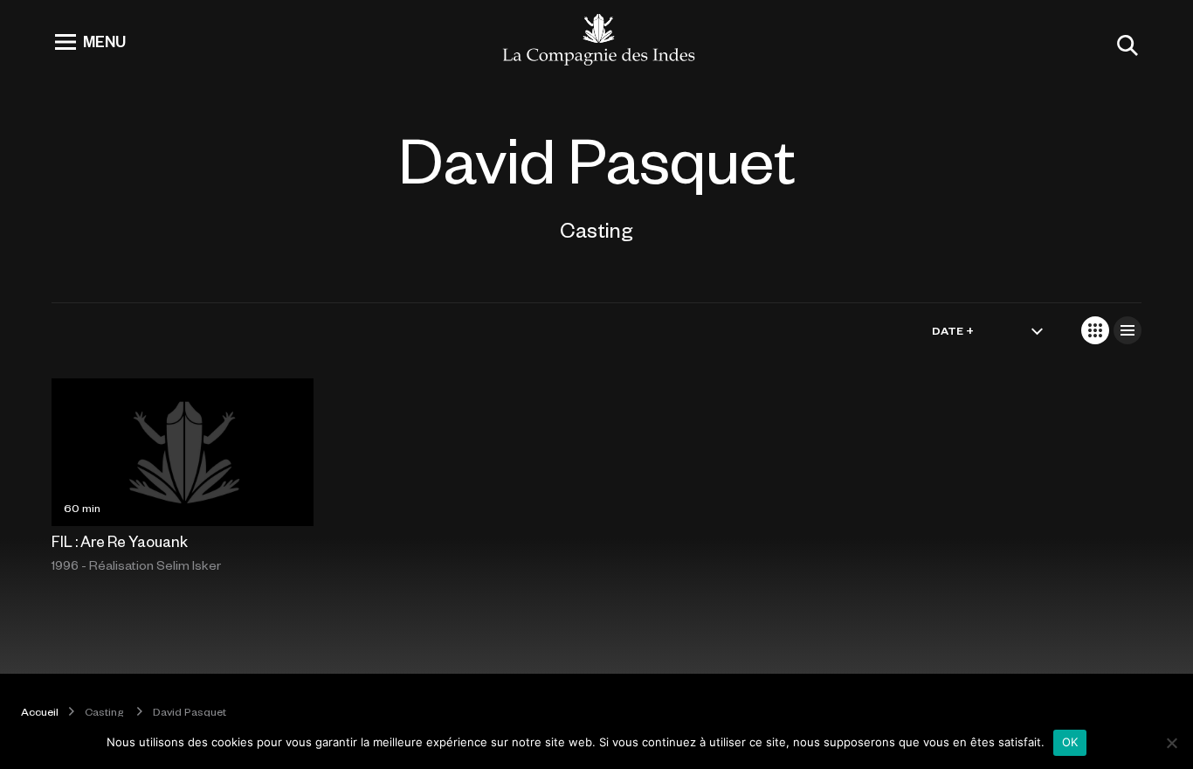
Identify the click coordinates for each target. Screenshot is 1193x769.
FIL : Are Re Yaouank (120, 541)
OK (1070, 742)
